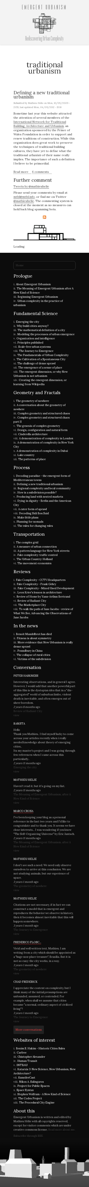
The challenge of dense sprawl (36, 363)
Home (20, 265)
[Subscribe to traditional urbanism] (44, 217)
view (16, 715)
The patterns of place (32, 459)
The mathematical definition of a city (41, 330)
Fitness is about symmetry (34, 638)
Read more (22, 172)
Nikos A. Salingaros (31, 1082)
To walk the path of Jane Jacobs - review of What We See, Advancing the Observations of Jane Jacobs (43, 613)
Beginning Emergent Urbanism (38, 297)
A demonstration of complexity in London (46, 438)
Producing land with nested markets (40, 496)
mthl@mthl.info (24, 197)
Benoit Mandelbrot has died (34, 634)
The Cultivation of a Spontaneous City (41, 359)
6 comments (40, 172)
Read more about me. (61, 1129)
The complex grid (27, 542)
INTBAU (22, 1065)
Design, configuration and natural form (42, 430)
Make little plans (27, 517)
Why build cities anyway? (33, 326)
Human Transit (27, 1061)
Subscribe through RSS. (28, 1136)
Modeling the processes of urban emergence (46, 334)
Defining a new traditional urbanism (41, 95)
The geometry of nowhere (32, 401)
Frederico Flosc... (27, 942)
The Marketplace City (32, 605)
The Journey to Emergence (36, 351)
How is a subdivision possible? (37, 492)
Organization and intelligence (36, 338)
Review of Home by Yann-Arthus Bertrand (43, 596)
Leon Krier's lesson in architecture (39, 592)
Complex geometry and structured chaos (44, 413)
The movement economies (34, 563)
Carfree (21, 1052)
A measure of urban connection (37, 546)
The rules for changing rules (35, 526)
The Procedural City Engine (36, 1102)
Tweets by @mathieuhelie (31, 186)
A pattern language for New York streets (44, 551)
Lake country (25, 455)
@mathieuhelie (23, 201)
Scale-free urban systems (34, 347)
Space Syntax (25, 1090)
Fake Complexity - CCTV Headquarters (41, 580)
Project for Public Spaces (33, 1086)
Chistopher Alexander (31, 1057)
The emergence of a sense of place (40, 367)
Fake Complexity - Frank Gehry (36, 584)
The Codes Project (30, 1098)
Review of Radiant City (31, 601)
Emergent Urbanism (44, 7)
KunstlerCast (26, 1077)
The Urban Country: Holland (35, 559)
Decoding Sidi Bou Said (34, 513)
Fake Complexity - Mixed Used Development (46, 588)
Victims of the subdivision (34, 659)
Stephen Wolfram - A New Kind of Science (44, 1094)
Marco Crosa (23, 811)
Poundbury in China (29, 651)
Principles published (30, 342)
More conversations (29, 1029)
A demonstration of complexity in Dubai (42, 451)
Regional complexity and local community (44, 488)
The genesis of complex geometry (38, 426)
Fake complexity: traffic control (37, 555)
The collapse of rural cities (33, 655)
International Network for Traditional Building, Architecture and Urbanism (39, 124)
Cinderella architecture (33, 434)
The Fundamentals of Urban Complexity (43, 355)
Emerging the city (27, 322)
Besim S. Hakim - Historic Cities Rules (40, 1048)
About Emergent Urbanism (33, 284)
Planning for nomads (30, 521)
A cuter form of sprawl (32, 509)
